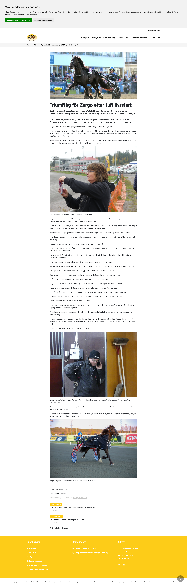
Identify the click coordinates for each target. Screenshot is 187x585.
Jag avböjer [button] (26, 20)
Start (28, 45)
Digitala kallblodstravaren (60, 528)
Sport (121, 38)
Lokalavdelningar (109, 38)
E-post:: (87, 548)
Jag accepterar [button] (12, 20)
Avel (127, 38)
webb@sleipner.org (80, 498)
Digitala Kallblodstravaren (49, 45)
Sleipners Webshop (154, 30)
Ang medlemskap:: (92, 553)
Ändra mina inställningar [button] (43, 20)
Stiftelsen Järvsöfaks (139, 38)
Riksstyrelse (96, 38)
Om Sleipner (84, 38)
